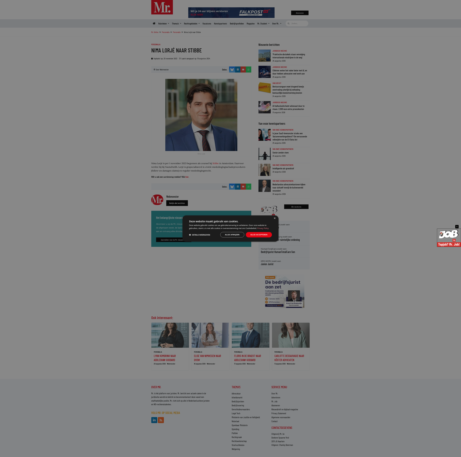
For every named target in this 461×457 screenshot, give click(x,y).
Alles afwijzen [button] (232, 234)
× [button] (275, 218)
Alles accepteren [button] (258, 234)
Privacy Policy (263, 228)
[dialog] (230, 228)
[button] (199, 234)
